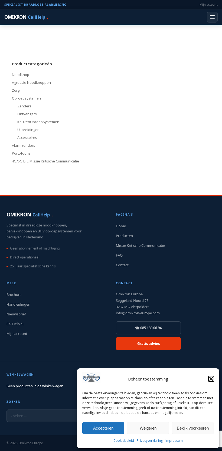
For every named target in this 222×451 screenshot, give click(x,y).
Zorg (15, 90)
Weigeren (148, 428)
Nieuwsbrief (16, 314)
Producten (124, 235)
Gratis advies (148, 343)
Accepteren (103, 428)
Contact (122, 265)
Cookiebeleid (123, 440)
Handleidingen (18, 304)
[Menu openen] (212, 17)
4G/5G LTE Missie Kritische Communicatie (45, 161)
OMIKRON (26, 17)
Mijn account (209, 4)
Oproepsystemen (26, 98)
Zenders (24, 106)
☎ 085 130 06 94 (148, 327)
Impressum (174, 440)
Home (121, 225)
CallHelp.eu (15, 323)
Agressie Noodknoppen (31, 82)
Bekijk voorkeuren (193, 428)
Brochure (13, 294)
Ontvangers (27, 113)
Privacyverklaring (150, 440)
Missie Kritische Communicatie (140, 245)
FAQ (119, 255)
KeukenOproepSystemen (38, 121)
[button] (211, 379)
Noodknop (20, 74)
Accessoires (27, 137)
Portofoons (21, 153)
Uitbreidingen (28, 129)
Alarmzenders (23, 145)
